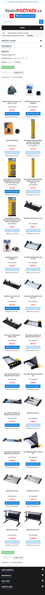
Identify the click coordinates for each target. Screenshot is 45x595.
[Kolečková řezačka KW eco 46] (33, 284)
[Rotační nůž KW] (12, 128)
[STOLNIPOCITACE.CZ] (22, 8)
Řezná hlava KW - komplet (12, 258)
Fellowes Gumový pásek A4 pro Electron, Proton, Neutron (33, 142)
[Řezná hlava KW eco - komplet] (33, 89)
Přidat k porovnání (13, 117)
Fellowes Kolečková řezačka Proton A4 (33, 336)
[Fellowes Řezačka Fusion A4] (33, 362)
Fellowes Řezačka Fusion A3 (33, 452)
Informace (6, 46)
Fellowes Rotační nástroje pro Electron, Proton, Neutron (12, 220)
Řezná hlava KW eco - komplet (33, 102)
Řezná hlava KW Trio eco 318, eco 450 (12, 102)
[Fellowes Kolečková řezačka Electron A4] (12, 401)
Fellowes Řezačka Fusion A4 (33, 375)
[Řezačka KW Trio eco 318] (33, 206)
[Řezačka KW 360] (33, 401)
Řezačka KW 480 (12, 491)
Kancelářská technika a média (18, 33)
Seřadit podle (7, 58)
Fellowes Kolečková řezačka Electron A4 (12, 414)
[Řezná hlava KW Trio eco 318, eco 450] (12, 89)
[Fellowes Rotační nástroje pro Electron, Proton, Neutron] (12, 206)
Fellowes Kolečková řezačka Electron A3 (12, 452)
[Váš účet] (12, 16)
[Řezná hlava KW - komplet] (12, 245)
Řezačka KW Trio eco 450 (12, 297)
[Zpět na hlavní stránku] (4, 33)
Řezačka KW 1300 (33, 530)
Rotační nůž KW (12, 140)
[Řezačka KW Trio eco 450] (12, 284)
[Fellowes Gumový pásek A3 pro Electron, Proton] (33, 167)
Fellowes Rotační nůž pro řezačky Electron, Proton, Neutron (12, 181)
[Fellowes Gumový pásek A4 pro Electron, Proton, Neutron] (33, 128)
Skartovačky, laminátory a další (13, 35)
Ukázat (4, 62)
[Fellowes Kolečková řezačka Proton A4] (33, 323)
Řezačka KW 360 (33, 413)
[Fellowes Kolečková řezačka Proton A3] (12, 362)
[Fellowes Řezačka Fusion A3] (33, 440)
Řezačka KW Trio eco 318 (33, 218)
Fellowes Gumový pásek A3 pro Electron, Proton (33, 181)
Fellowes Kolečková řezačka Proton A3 (12, 375)
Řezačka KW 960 (12, 530)
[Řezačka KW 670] (33, 479)
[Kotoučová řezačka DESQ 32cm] (12, 323)
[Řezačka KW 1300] (33, 518)
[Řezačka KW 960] (12, 518)
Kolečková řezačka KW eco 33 (33, 258)
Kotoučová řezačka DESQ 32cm (12, 336)
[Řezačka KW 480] (12, 479)
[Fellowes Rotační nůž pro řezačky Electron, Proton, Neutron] (12, 167)
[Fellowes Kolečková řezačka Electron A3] (12, 440)
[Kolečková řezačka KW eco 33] (33, 245)
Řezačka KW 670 (33, 491)
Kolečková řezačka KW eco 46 (33, 297)
